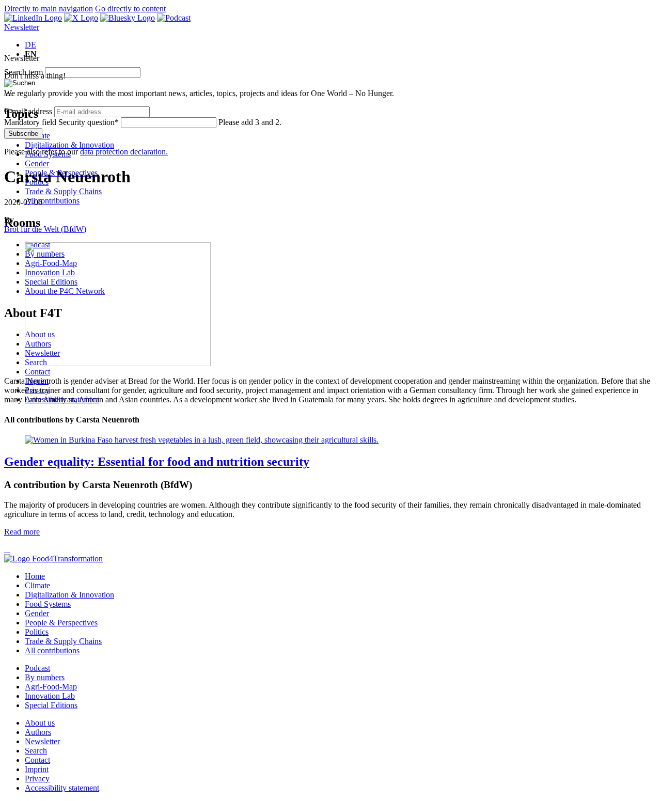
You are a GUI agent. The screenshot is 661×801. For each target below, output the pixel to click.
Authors (38, 732)
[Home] (53, 558)
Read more (22, 531)
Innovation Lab (50, 696)
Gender (37, 163)
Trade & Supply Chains (63, 191)
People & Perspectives (61, 622)
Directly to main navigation (48, 8)
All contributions (52, 200)
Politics (37, 631)
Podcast (37, 668)
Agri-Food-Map (51, 686)
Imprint (37, 769)
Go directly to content (130, 8)
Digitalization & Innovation (69, 144)
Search (36, 750)
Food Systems (48, 604)
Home (35, 576)
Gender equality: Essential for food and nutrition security (156, 461)
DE (30, 44)
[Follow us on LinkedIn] (33, 17)
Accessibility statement (62, 787)
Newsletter (21, 27)
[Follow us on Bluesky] (127, 17)
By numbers (45, 677)
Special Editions (51, 705)
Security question (61, 122)
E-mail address (28, 111)
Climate (37, 585)
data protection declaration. (124, 151)
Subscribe (23, 133)
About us (40, 722)
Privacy (37, 778)
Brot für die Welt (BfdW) (45, 229)
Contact (37, 371)
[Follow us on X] (81, 17)
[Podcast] (174, 17)
